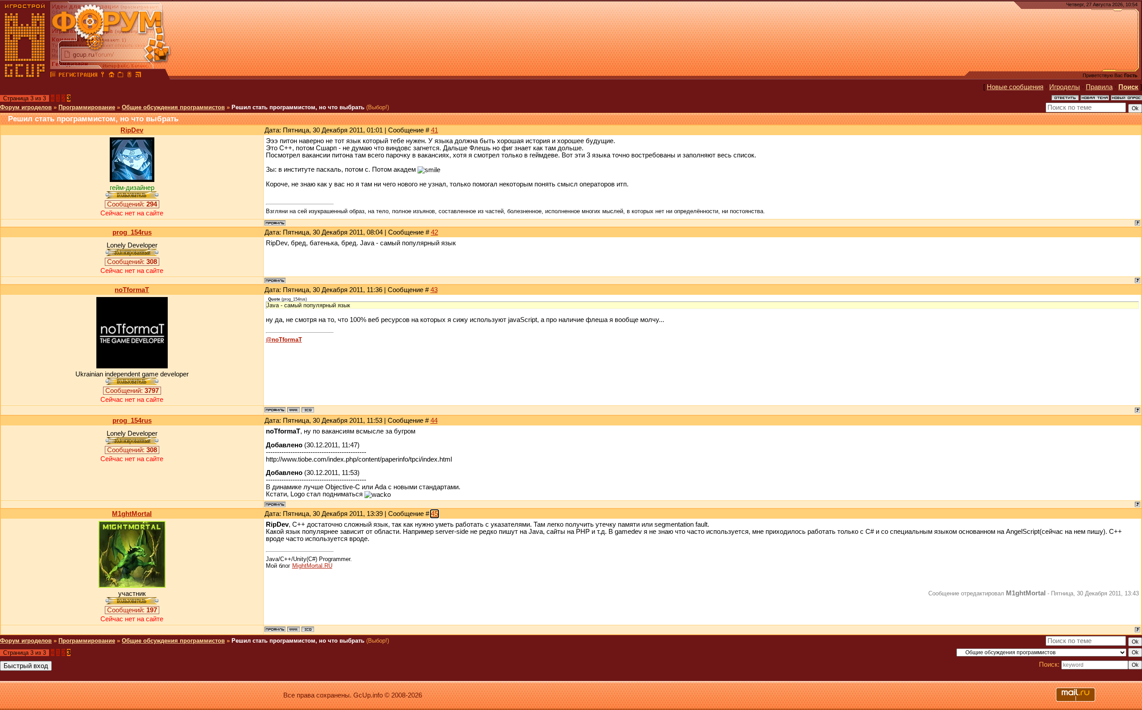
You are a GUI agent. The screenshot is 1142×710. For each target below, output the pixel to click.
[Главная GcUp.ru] (25, 75)
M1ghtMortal (132, 513)
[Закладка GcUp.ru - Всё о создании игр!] (120, 75)
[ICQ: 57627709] (308, 410)
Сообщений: (132, 204)
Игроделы (1064, 87)
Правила (1099, 87)
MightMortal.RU (312, 565)
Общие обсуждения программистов (173, 107)
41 (434, 130)
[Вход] (102, 75)
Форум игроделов (26, 107)
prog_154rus (132, 232)
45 (434, 513)
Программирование (86, 107)
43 (434, 289)
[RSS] (138, 75)
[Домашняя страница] (293, 410)
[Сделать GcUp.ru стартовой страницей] (111, 75)
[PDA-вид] (129, 75)
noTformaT (132, 289)
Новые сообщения (1015, 87)
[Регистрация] (78, 75)
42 (434, 232)
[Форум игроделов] (53, 75)
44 (434, 420)
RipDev (131, 130)
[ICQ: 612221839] (308, 629)
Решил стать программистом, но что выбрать (298, 107)
